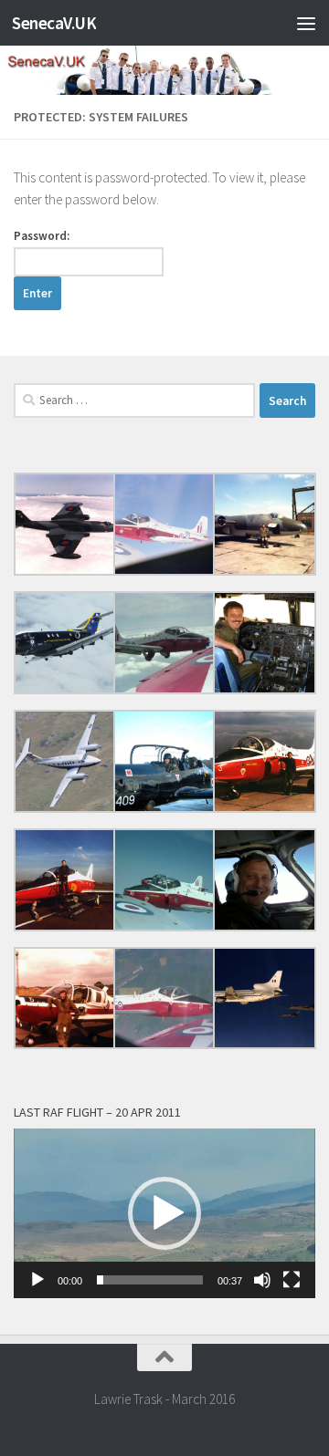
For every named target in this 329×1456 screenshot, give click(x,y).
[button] (164, 1213)
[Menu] (306, 23)
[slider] (150, 1279)
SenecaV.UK (54, 23)
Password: (41, 236)
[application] (164, 1213)
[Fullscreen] (291, 1280)
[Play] (37, 1280)
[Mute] (262, 1280)
